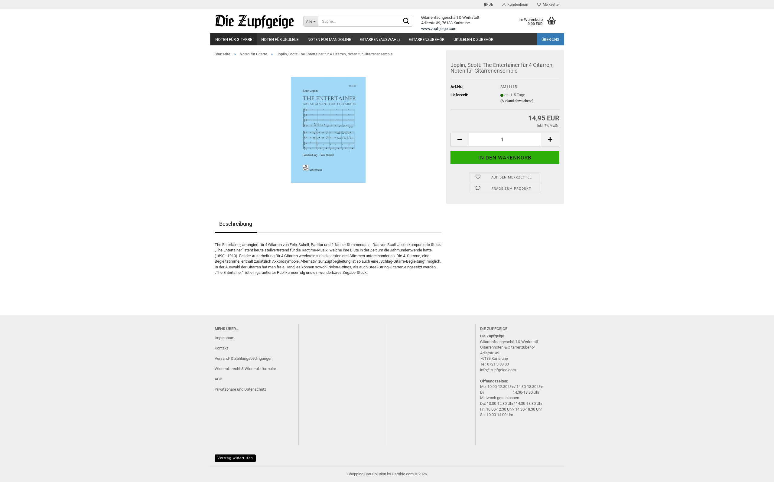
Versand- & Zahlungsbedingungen (243, 358)
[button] (489, 4)
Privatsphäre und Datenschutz (240, 389)
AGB (218, 379)
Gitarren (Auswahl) (380, 39)
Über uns (550, 39)
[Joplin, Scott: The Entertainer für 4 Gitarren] (328, 129)
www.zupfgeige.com (438, 28)
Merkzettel (550, 4)
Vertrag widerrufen (235, 458)
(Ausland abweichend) (517, 101)
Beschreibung (235, 224)
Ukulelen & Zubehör (473, 39)
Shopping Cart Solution (366, 474)
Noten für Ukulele (279, 39)
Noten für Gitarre (233, 39)
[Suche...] (406, 21)
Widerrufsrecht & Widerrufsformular (245, 368)
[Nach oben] (757, 472)
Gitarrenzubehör (426, 39)
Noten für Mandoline (329, 39)
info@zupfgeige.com (498, 370)
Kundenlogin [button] (517, 4)
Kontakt (221, 348)
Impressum (224, 338)
